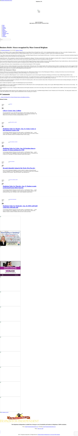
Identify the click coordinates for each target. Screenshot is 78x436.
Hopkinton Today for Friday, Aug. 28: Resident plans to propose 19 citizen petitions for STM (19, 149)
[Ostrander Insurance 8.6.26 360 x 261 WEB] (10, 381)
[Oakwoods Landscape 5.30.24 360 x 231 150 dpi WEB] (10, 350)
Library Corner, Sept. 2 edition (12, 110)
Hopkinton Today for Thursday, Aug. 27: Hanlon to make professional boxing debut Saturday (19, 186)
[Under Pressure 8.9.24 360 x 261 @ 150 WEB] (10, 290)
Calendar (4, 34)
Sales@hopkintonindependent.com (49, 426)
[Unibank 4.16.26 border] (10, 275)
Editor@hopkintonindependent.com (31, 426)
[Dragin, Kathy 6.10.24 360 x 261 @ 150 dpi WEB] (10, 245)
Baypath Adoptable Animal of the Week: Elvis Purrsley (19, 168)
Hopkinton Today (5, 33)
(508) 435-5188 (40, 428)
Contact (3, 35)
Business (3, 30)
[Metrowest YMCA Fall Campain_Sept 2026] (10, 305)
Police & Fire (4, 31)
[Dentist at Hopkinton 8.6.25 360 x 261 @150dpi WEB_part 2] (10, 335)
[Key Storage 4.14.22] (4, 412)
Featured (3, 27)
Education (4, 28)
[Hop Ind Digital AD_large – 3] (10, 366)
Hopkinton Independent (5, 50)
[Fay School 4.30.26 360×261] (10, 260)
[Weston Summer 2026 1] (10, 320)
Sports (3, 29)
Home (3, 25)
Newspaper (4, 36)
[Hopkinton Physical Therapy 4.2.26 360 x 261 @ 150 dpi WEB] (10, 396)
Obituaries (4, 32)
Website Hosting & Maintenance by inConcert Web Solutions (49, 434)
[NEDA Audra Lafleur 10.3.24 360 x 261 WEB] (10, 230)
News (3, 26)
